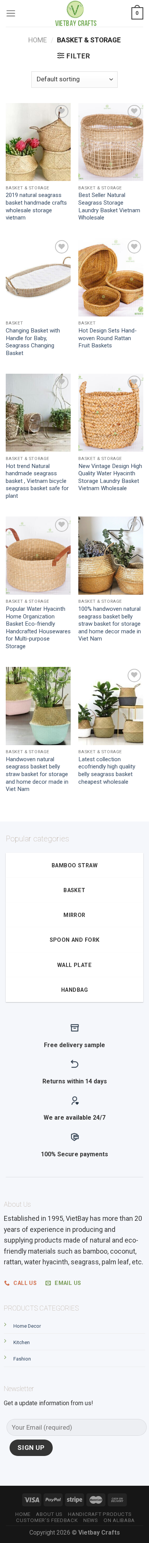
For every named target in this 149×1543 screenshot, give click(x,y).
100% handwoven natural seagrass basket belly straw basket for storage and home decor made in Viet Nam (109, 623)
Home (37, 40)
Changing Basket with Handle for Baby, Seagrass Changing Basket (33, 342)
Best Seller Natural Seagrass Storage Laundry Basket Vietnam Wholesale (109, 206)
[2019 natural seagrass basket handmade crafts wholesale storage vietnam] (38, 142)
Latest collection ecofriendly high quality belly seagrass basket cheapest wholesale (106, 770)
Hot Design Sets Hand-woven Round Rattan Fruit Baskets (107, 338)
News (90, 1520)
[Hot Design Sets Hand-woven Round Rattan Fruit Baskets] (110, 277)
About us (49, 1514)
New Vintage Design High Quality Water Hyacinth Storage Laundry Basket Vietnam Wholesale (110, 477)
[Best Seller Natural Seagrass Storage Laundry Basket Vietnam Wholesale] (110, 142)
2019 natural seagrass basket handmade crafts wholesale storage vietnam (36, 206)
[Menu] (11, 13)
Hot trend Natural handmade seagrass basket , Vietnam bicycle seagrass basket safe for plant (37, 481)
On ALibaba (119, 1520)
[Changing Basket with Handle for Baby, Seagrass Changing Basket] (38, 277)
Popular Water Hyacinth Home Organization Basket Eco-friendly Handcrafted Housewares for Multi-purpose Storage (38, 627)
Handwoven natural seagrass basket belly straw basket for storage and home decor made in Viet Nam (37, 774)
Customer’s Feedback (47, 1520)
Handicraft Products (99, 1514)
